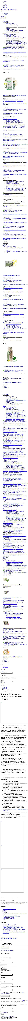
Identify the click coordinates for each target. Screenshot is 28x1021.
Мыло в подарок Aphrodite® (12, 325)
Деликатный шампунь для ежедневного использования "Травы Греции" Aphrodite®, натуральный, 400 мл (13, 479)
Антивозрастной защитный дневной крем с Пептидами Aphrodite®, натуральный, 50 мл (13, 437)
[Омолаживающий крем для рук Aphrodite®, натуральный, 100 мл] (15, 194)
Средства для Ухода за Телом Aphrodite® (15, 181)
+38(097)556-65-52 (5, 9)
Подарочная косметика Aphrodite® (13, 324)
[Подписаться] (13, 900)
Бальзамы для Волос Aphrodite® (13, 121)
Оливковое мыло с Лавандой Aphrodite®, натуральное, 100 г (13, 299)
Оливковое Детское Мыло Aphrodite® (14, 247)
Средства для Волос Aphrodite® (10, 119)
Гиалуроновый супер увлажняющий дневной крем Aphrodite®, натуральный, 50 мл (14, 431)
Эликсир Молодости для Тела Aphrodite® (15, 190)
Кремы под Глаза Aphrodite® (12, 36)
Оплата (4, 2)
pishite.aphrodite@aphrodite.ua (7, 950)
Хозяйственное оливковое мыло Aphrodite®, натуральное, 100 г (13, 317)
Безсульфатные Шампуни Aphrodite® (14, 120)
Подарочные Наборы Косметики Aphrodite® (13, 322)
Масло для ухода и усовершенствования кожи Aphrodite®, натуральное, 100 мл (13, 506)
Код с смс (3, 967)
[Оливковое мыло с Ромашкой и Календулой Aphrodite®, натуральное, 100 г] (15, 305)
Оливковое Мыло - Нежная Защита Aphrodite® (16, 251)
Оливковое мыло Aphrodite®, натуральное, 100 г (11, 275)
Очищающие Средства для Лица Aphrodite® (15, 37)
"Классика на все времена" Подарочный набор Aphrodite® (13, 366)
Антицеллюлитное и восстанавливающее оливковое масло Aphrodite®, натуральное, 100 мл (15, 554)
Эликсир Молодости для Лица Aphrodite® (15, 46)
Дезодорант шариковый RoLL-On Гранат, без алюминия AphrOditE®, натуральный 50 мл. (13, 548)
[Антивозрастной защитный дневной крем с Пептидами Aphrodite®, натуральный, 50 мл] (15, 66)
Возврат (5, 4)
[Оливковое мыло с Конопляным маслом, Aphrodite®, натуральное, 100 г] (15, 281)
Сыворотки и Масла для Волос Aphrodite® (15, 125)
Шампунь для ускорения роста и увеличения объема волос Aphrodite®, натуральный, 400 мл (14, 486)
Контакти (5, 7)
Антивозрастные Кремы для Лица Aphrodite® (16, 42)
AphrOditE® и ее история (8, 918)
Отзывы (5, 5)
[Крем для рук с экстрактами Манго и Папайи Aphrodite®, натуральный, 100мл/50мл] (15, 203)
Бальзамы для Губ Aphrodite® (12, 40)
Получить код (3, 965)
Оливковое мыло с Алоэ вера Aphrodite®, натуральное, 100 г (13, 291)
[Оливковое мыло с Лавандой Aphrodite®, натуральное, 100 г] (15, 296)
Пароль (2, 1010)
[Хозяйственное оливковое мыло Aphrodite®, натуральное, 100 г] (15, 315)
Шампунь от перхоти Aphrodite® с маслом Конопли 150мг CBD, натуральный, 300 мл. (14, 492)
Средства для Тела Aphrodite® (9, 180)
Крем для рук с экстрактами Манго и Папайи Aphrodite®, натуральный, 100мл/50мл (13, 531)
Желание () (3, 16)
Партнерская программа (8, 917)
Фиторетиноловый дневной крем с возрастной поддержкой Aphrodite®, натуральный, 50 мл (13, 451)
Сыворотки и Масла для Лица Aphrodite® (15, 41)
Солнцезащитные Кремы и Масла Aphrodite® (16, 188)
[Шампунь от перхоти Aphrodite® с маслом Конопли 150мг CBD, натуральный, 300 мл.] (15, 153)
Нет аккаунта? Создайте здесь (7, 1016)
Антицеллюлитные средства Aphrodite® (15, 184)
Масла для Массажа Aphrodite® (13, 187)
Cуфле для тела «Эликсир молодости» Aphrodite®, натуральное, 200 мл (15, 222)
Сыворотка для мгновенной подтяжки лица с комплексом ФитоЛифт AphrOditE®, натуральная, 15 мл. (15, 425)
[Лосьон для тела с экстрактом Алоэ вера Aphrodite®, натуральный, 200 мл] (15, 211)
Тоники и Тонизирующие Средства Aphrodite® (16, 43)
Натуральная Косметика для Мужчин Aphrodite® (14, 929)
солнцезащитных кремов (19, 809)
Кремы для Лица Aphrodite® (9, 34)
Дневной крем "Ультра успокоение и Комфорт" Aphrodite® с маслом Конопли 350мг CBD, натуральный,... (14, 96)
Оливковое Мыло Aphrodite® (9, 246)
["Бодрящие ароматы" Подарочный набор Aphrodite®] (15, 338)
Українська (5, 13)
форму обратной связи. (18, 903)
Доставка (5, 1)
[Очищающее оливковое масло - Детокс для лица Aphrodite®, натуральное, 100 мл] (15, 110)
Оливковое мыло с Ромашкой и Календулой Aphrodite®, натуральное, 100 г (13, 603)
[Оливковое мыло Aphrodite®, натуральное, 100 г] (10, 272)
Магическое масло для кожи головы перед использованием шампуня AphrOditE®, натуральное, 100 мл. (14, 166)
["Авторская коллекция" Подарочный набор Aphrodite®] (15, 379)
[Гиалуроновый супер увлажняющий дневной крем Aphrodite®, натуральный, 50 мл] (15, 57)
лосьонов (5, 810)
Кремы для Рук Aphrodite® (12, 182)
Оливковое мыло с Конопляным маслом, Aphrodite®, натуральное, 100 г (15, 284)
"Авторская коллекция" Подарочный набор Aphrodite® (12, 382)
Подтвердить (3, 968)
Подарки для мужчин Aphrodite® (13, 326)
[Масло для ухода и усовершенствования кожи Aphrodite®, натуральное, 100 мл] (15, 171)
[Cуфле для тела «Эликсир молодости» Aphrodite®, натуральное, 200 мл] (15, 219)
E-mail (2, 1007)
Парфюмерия (6, 933)
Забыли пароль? (4, 1012)
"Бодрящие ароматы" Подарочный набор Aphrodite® (15, 633)
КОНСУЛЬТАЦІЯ (10, 23)
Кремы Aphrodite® (10, 35)
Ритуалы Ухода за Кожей (11, 24)
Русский (5, 14)
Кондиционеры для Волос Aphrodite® (14, 122)
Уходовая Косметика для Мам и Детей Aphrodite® (14, 931)
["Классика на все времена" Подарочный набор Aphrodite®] (10, 363)
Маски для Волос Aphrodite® (12, 123)
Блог (4, 6)
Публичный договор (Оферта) (10, 909)
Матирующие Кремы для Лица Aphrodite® (15, 44)
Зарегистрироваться (5, 995)
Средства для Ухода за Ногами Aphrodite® (15, 186)
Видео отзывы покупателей (12, 25)
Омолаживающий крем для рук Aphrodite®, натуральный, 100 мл (14, 196)
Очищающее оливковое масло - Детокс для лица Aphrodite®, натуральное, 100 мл (14, 457)
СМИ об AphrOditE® (10, 29)
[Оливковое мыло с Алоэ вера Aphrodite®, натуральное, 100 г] (15, 289)
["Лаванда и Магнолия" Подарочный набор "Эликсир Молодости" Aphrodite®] (15, 371)
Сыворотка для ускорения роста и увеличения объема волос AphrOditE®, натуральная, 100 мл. (13, 130)
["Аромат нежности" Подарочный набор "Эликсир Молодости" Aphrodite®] (15, 329)
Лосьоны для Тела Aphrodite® (12, 183)
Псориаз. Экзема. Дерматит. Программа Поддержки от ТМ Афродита (14, 31)
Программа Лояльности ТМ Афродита (11, 916)
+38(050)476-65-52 (13, 9)
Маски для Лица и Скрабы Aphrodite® (14, 38)
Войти (2, 671)
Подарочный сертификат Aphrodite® (14, 327)
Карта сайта (24, 1000)
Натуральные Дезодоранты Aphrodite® (14, 189)
